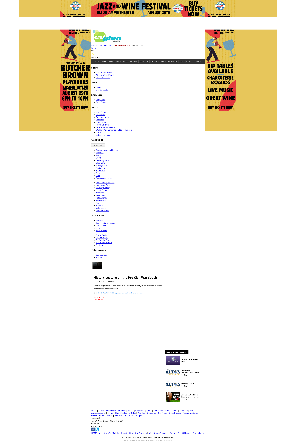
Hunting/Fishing (103, 187)
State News (101, 122)
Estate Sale (100, 170)
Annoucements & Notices (107, 150)
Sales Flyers (101, 102)
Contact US (174, 433)
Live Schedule (102, 90)
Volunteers (101, 208)
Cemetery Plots (102, 160)
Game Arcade (101, 255)
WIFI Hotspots (120, 415)
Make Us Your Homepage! (101, 45)
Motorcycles (101, 192)
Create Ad (98, 145)
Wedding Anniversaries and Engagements (114, 130)
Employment (101, 165)
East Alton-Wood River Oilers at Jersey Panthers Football (190, 397)
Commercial (101, 225)
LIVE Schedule (121, 413)
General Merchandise (105, 182)
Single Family (101, 235)
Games (94, 415)
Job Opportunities (125, 433)
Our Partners (141, 433)
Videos (101, 410)
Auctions (99, 152)
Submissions (137, 45)
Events (198, 61)
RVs (97, 203)
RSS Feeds (186, 433)
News (111, 61)
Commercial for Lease (105, 223)
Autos (163, 61)
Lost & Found (101, 190)
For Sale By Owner (104, 240)
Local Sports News (104, 72)
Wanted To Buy (102, 210)
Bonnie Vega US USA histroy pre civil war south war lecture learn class (120, 293)
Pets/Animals (101, 198)
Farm (98, 173)
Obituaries (100, 114)
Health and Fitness (104, 185)
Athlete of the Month (105, 75)
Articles (132, 413)
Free (98, 175)
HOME (94, 433)
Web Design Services (158, 433)
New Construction (104, 242)
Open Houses (102, 237)
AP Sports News (103, 77)
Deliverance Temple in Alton (189, 360)
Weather (141, 413)
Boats (98, 158)
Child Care (100, 163)
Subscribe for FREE (122, 45)
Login (93, 48)
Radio (182, 61)
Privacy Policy (198, 433)
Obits (125, 61)
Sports (118, 61)
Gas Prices (100, 132)
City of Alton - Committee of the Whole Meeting (190, 372)
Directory (190, 61)
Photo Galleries (102, 125)
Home (97, 61)
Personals (100, 195)
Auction (99, 220)
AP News (133, 61)
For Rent (99, 245)
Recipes (99, 257)
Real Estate (172, 61)
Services (99, 205)
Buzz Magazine (102, 117)
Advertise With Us (107, 433)
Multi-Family (101, 230)
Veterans (100, 119)
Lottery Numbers (103, 135)
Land (98, 228)
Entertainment (171, 410)
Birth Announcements (105, 127)
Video (104, 61)
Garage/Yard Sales (104, 178)
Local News (101, 112)
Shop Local (143, 61)
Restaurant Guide (190, 413)
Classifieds (154, 61)
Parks (131, 415)
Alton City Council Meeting (187, 385)
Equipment (100, 168)
